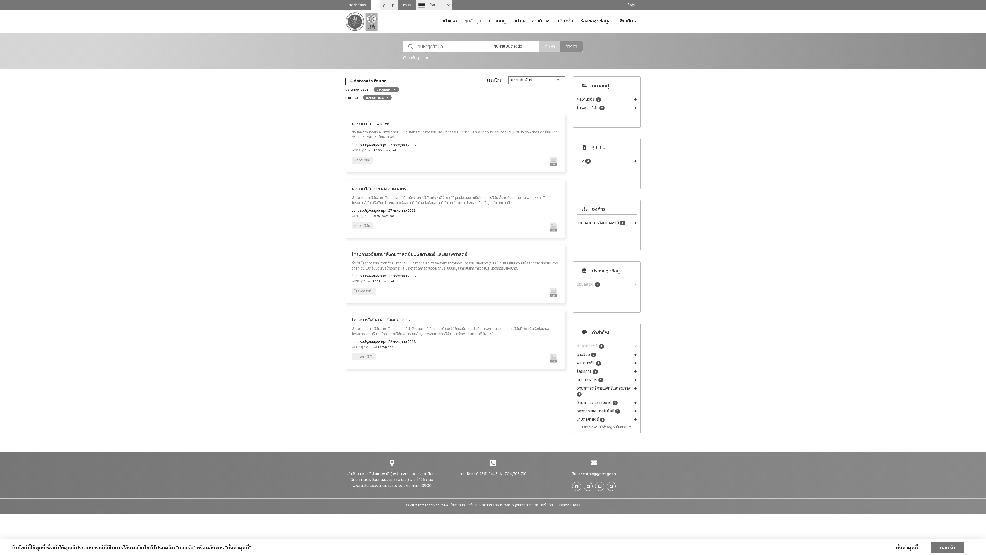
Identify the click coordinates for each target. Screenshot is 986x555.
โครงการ (586, 371)
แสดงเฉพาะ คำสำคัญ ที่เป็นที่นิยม (605, 427)
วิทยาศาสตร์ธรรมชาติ (596, 402)
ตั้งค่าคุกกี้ (907, 547)
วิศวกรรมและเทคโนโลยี (597, 411)
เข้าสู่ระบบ (634, 5)
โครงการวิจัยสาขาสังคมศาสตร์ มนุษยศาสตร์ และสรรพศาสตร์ (409, 254)
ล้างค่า (571, 46)
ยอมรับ (947, 547)
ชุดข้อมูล (472, 20)
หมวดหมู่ (497, 20)
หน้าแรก (449, 20)
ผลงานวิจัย (588, 99)
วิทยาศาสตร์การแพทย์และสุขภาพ (604, 391)
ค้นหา (550, 46)
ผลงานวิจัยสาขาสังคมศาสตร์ (379, 188)
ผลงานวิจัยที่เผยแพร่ (371, 123)
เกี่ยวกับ (565, 20)
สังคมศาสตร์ (589, 346)
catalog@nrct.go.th (599, 473)
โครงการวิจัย (590, 108)
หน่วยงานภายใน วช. (532, 20)
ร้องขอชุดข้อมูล (596, 20)
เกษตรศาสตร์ (590, 419)
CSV (583, 161)
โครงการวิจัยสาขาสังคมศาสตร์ (381, 319)
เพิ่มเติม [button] (626, 20)
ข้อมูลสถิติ (588, 284)
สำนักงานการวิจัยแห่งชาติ (600, 223)
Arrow (434, 5)
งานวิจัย (585, 354)
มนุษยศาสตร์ (589, 380)
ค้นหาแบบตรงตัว (508, 46)
